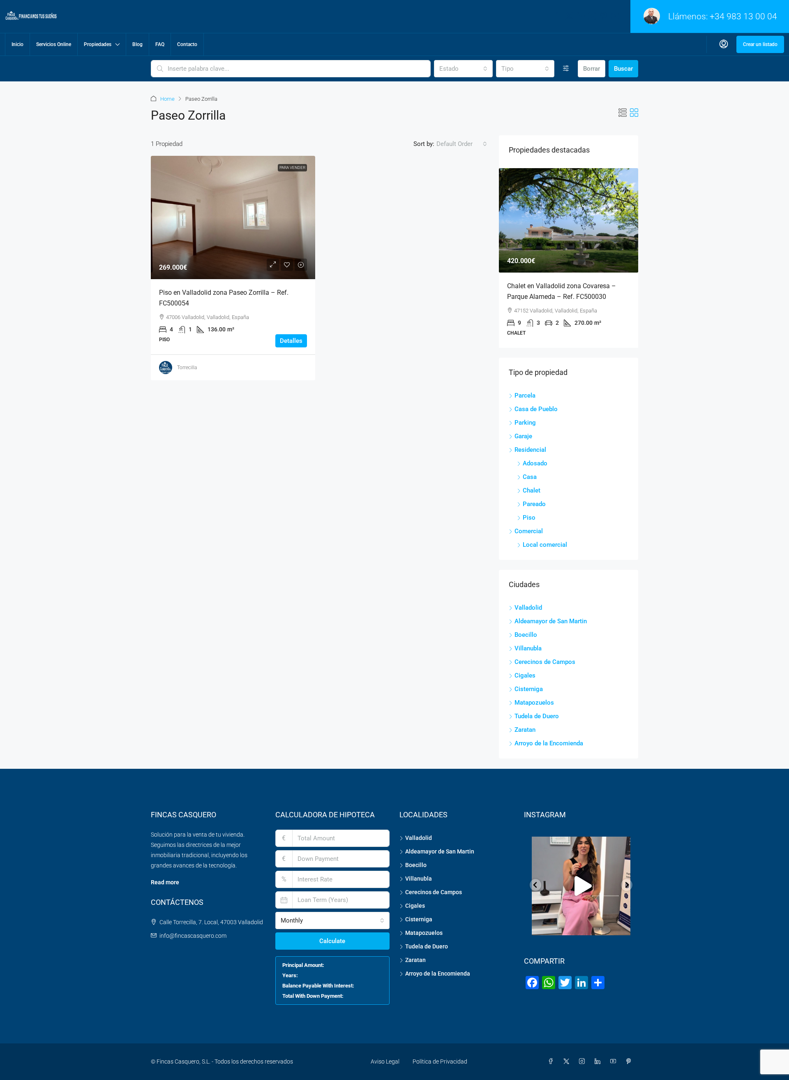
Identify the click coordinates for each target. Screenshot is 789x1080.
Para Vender (292, 167)
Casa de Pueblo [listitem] (536, 409)
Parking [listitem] (525, 422)
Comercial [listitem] (528, 531)
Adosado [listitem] (535, 463)
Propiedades (97, 44)
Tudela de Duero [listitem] (536, 716)
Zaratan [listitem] (524, 729)
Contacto (187, 44)
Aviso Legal (385, 1061)
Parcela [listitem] (524, 395)
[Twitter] (567, 1061)
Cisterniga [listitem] (528, 689)
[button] (622, 113)
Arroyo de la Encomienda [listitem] (548, 743)
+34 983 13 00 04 (743, 16)
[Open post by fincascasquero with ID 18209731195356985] (581, 886)
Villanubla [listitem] (528, 648)
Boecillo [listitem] (525, 634)
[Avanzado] (566, 68)
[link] (233, 217)
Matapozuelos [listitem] (534, 702)
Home (167, 99)
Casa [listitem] (530, 477)
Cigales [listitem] (524, 675)
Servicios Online (53, 44)
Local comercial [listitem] (545, 544)
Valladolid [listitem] (528, 607)
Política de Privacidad (440, 1061)
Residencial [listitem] (530, 449)
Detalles (291, 341)
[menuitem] (723, 44)
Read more (165, 882)
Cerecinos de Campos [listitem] (544, 662)
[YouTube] (614, 1061)
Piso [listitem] (529, 517)
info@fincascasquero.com (192, 935)
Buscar (623, 68)
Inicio (17, 44)
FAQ (159, 44)
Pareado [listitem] (534, 504)
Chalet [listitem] (531, 490)
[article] (568, 258)
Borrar (591, 68)
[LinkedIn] (599, 1061)
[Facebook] (552, 1061)
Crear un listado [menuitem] (760, 44)
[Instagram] (583, 1061)
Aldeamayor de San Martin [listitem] (550, 621)
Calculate (332, 941)
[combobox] (463, 68)
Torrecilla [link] (187, 367)
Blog (137, 44)
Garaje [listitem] (523, 436)
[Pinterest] (630, 1061)
